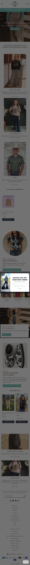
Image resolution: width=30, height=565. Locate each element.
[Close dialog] (28, 274)
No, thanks (19, 288)
